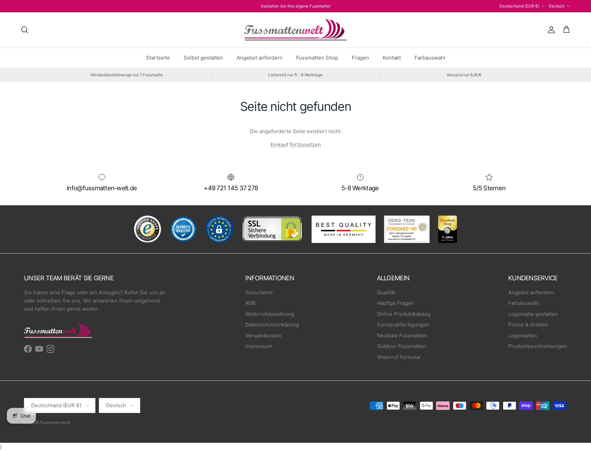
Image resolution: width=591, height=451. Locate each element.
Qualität (386, 292)
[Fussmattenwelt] (295, 30)
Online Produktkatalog (404, 314)
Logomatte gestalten (533, 314)
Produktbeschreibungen (537, 346)
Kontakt (392, 57)
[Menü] (580, 437)
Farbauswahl (430, 57)
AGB (250, 303)
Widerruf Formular (399, 357)
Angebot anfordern (260, 57)
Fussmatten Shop (317, 57)
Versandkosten (263, 335)
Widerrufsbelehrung (269, 314)
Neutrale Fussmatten (402, 335)
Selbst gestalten (203, 57)
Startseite (158, 57)
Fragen (360, 57)
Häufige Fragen (395, 303)
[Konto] (549, 30)
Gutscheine (259, 292)
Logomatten (522, 335)
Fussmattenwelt (55, 422)
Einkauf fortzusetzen (296, 144)
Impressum (258, 346)
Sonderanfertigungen (403, 324)
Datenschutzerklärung (272, 324)
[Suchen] (25, 30)
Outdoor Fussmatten (401, 346)
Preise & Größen (528, 324)
